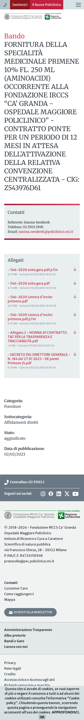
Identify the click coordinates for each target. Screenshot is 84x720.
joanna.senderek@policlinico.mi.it (46, 232)
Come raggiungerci (19, 594)
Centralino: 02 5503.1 (27, 482)
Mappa (9, 600)
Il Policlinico (46, 5)
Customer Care (16, 588)
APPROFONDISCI (65, 712)
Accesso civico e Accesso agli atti (29, 680)
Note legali (12, 668)
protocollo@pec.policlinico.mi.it (29, 561)
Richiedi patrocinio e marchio (27, 685)
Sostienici (20, 5)
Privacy (10, 663)
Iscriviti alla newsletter (32, 612)
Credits (10, 674)
